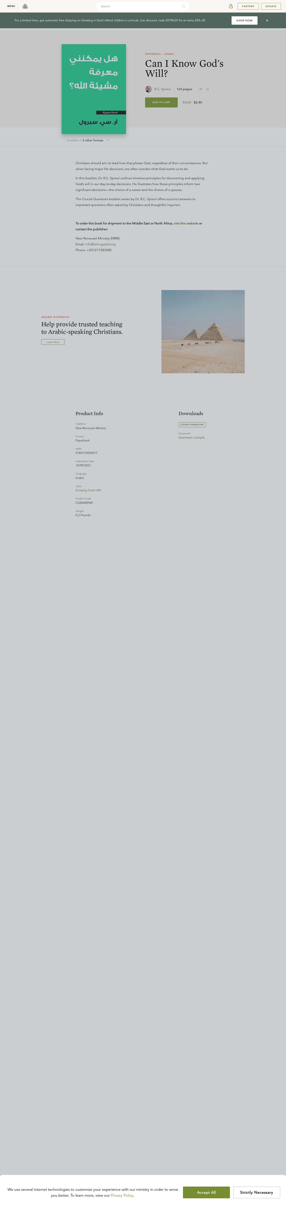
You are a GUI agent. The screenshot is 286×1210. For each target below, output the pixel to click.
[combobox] (137, 6)
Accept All (206, 1192)
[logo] (25, 6)
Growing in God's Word (97, 20)
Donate (271, 6)
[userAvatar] (231, 6)
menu (11, 6)
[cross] (267, 20)
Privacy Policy (122, 1195)
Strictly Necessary (256, 1192)
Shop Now (245, 20)
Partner (248, 6)
